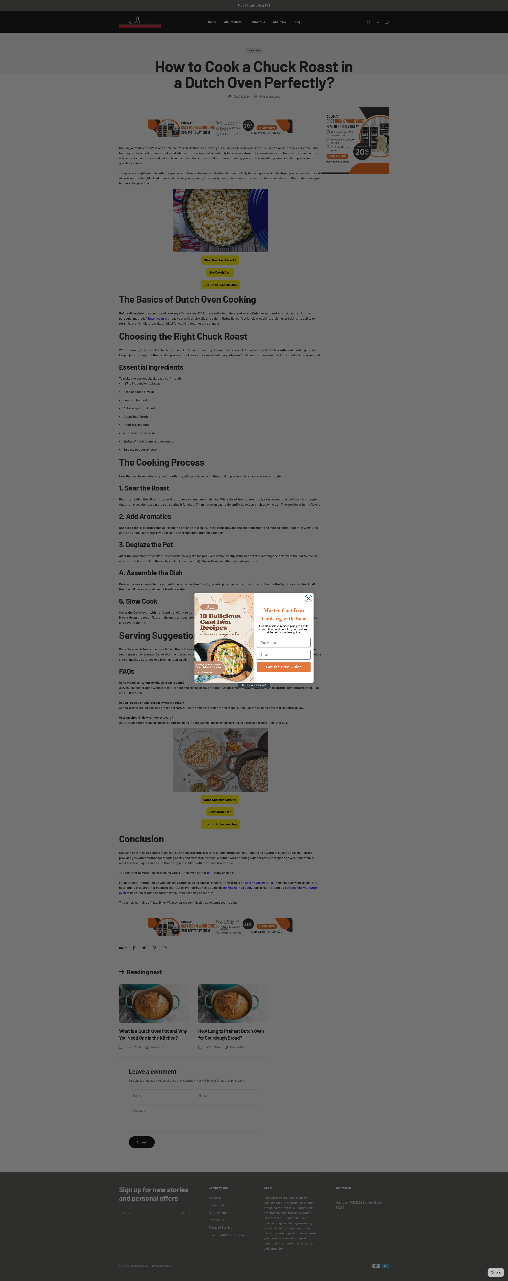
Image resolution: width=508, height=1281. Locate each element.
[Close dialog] (308, 598)
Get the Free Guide (284, 667)
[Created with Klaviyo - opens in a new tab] (254, 685)
